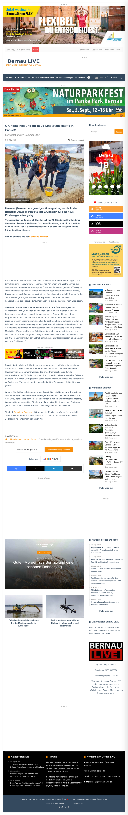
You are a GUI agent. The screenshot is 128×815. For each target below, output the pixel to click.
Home (11, 78)
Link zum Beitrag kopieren (59, 450)
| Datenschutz (102, 799)
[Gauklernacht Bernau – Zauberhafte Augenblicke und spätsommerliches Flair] (96, 396)
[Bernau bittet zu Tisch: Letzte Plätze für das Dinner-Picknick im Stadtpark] (96, 349)
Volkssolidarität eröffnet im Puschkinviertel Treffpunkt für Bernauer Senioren (112, 430)
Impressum (109, 50)
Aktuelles (34, 78)
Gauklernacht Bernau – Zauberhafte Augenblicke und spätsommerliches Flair (113, 398)
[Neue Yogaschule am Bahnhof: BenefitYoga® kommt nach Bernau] (96, 413)
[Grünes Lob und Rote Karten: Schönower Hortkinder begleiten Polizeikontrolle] (96, 363)
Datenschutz (84, 50)
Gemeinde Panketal (38, 236)
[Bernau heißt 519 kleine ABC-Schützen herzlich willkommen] (96, 337)
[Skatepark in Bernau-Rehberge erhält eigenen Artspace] (96, 308)
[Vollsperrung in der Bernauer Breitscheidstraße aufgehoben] (96, 293)
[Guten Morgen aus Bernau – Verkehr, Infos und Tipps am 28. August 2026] (96, 445)
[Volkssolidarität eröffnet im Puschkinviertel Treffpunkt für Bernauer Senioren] (96, 428)
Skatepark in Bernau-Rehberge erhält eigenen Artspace (113, 307)
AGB (118, 50)
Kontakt (81, 78)
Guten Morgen (44, 553)
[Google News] (50, 459)
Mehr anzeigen (106, 377)
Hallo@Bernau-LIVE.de (108, 675)
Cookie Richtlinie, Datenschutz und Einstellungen (64, 803)
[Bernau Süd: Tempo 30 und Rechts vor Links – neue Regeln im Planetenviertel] (96, 474)
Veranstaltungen (65, 78)
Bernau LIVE (20, 78)
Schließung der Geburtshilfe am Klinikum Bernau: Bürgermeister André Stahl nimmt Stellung (113, 322)
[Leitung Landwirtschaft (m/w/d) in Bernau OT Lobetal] (96, 460)
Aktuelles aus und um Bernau (23, 439)
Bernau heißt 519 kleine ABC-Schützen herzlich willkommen (113, 336)
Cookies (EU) (97, 50)
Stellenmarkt (48, 78)
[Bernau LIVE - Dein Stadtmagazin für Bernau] (23, 63)
